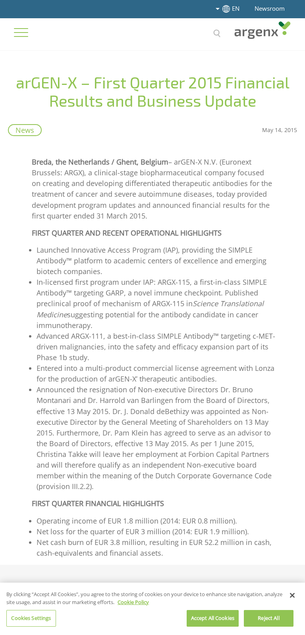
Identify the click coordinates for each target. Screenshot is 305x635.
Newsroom (270, 8)
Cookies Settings (31, 618)
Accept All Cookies (212, 618)
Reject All (268, 618)
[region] (152, 609)
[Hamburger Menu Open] (21, 32)
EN (235, 8)
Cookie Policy (133, 602)
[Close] (292, 595)
